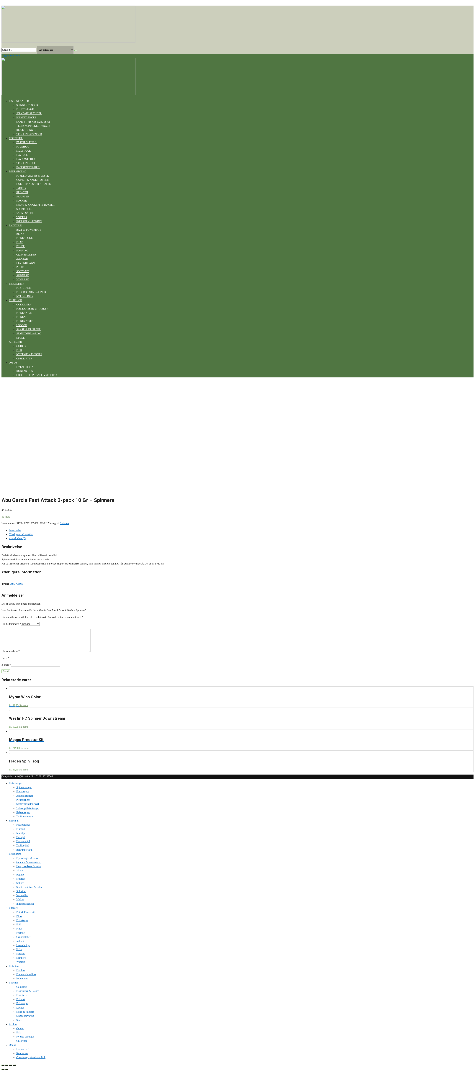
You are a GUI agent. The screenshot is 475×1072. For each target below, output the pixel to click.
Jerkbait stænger (29, 113)
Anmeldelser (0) (17, 538)
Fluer (20, 246)
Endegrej (15, 225)
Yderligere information (21, 534)
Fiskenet (22, 317)
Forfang (22, 250)
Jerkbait (22, 258)
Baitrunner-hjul (28, 167)
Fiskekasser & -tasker (32, 308)
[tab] (241, 530)
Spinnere (22, 275)
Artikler (15, 342)
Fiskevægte (24, 321)
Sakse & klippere (28, 329)
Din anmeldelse (10, 651)
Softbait (22, 271)
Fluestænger (25, 109)
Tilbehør (15, 300)
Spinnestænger (27, 105)
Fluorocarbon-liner (31, 292)
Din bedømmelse (11, 624)
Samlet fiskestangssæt (33, 121)
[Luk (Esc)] (2, 1065)
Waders (21, 217)
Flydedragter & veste (32, 175)
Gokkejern (24, 304)
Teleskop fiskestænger (33, 126)
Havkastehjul (26, 159)
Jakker (21, 188)
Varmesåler (25, 213)
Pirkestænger (26, 117)
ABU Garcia (16, 583)
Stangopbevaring (28, 333)
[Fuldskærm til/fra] (10, 1065)
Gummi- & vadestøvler (32, 180)
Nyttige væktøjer (29, 354)
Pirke (20, 267)
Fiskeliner (16, 283)
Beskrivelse (15, 530)
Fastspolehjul (26, 142)
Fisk (19, 350)
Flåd (19, 242)
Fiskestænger (19, 101)
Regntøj (22, 192)
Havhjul (22, 155)
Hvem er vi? (24, 367)
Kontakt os (24, 371)
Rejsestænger (26, 130)
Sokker (21, 200)
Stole (20, 337)
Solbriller (24, 209)
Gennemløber (26, 254)
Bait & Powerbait (28, 229)
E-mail (6, 664)
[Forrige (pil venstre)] (2, 1069)
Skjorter (22, 196)
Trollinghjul (26, 163)
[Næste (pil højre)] (6, 1069)
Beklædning (17, 171)
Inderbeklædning (29, 221)
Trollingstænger (29, 134)
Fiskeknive (24, 313)
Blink (20, 234)
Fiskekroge (24, 238)
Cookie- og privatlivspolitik (36, 375)
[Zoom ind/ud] (14, 1065)
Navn (5, 658)
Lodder (21, 325)
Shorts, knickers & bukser (35, 204)
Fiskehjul (16, 138)
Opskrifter (24, 358)
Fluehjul (22, 146)
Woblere (22, 279)
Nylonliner (24, 296)
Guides (21, 346)
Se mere (5, 516)
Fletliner (23, 288)
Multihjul (23, 150)
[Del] (6, 1065)
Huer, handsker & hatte (33, 184)
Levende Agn (25, 263)
